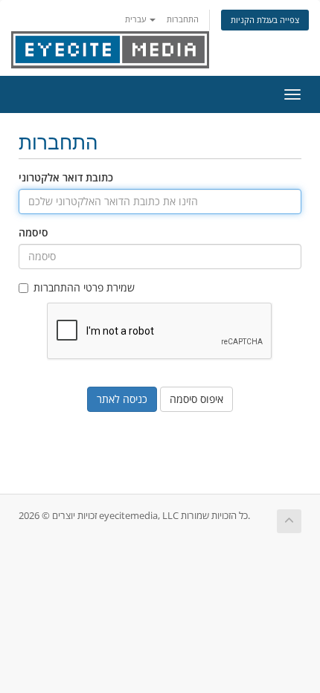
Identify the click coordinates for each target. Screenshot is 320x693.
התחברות (183, 19)
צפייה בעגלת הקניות (265, 19)
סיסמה (33, 232)
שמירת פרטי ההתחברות (84, 287)
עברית (136, 19)
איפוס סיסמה (196, 399)
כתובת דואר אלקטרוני (66, 177)
